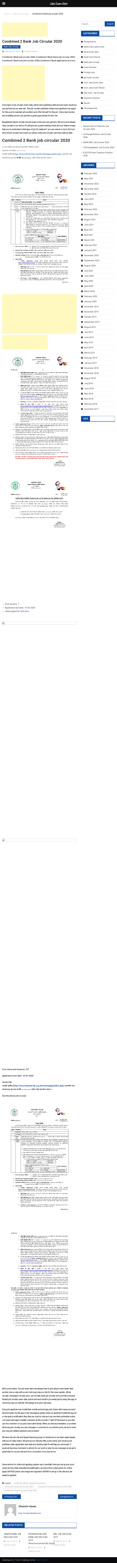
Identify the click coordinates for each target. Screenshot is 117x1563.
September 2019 (91, 322)
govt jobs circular (91, 77)
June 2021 (89, 225)
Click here (24, 611)
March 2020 (89, 291)
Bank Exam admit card (94, 47)
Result (87, 103)
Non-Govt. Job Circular (94, 93)
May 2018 (88, 394)
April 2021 (88, 235)
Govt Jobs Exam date (93, 82)
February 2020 (90, 296)
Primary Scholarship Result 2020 (13, 1497)
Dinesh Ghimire (41, 1560)
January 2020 (90, 301)
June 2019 (89, 337)
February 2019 (90, 358)
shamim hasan (30, 51)
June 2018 (89, 388)
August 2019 (90, 327)
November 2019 (91, 312)
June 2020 (89, 276)
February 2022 (90, 209)
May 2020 (88, 281)
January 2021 (90, 250)
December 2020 (91, 255)
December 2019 (91, 306)
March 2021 (89, 240)
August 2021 (90, 219)
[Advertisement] (25, 29)
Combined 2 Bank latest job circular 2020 (54, 1487)
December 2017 (91, 409)
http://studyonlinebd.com (29, 1513)
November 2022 (91, 189)
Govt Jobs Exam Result (94, 88)
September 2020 (91, 260)
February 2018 (90, 404)
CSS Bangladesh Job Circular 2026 (98, 147)
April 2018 (88, 399)
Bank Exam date (91, 52)
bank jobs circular (11, 47)
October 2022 (90, 194)
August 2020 (90, 266)
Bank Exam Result (92, 57)
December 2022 (91, 184)
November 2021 (91, 214)
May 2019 (88, 342)
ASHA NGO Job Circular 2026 (96, 142)
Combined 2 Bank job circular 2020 (18, 1487)
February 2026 (90, 173)
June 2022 (89, 199)
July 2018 (88, 383)
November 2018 (91, 373)
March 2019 (89, 353)
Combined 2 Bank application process (29, 1483)
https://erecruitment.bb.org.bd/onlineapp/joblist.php (37, 154)
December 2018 (91, 368)
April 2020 (88, 286)
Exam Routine (90, 67)
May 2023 (88, 178)
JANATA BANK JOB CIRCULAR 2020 (12, 1535)
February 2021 (90, 245)
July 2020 (88, 271)
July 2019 (88, 332)
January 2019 (90, 363)
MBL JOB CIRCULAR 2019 (62, 1535)
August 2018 (90, 378)
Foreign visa (89, 72)
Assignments (90, 42)
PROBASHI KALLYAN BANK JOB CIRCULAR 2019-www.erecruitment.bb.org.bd (39, 1539)
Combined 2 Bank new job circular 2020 (20, 1490)
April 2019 (88, 347)
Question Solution (92, 98)
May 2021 (88, 230)
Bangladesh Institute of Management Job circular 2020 (68, 1497)
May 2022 (88, 204)
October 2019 (90, 317)
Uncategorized (90, 108)
